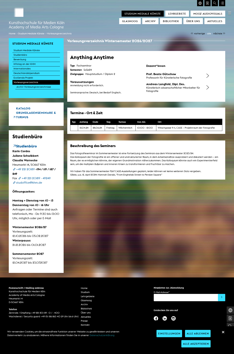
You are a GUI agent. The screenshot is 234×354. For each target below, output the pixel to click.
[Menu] (229, 13)
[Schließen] (223, 332)
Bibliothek (171, 21)
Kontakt (85, 324)
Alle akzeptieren (196, 343)
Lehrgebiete (177, 13)
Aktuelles (214, 21)
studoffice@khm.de (29, 182)
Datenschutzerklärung (102, 335)
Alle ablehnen (198, 333)
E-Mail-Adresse (161, 292)
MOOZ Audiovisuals (207, 13)
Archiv (150, 21)
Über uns (193, 21)
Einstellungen (169, 333)
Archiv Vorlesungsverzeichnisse (33, 86)
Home (12, 33)
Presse (84, 320)
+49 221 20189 (25, 169)
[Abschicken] (221, 297)
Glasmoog (130, 21)
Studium (85, 292)
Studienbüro (20, 55)
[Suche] (215, 3)
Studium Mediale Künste (142, 13)
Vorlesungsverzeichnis (59, 33)
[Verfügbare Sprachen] (200, 3)
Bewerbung (20, 59)
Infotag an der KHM (24, 64)
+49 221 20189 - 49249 (36, 178)
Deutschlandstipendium (26, 73)
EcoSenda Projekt (23, 77)
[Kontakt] (207, 3)
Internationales (22, 68)
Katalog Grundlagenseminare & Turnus (36, 112)
